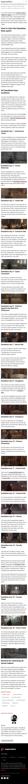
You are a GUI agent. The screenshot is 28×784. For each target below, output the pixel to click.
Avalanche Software (17, 694)
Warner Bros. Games (16, 697)
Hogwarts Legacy (6, 694)
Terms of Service (21, 757)
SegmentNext (6, 2)
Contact (4, 760)
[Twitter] (13, 723)
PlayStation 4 (15, 703)
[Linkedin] (15, 723)
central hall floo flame (15, 472)
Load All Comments (7, 740)
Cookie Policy (12, 757)
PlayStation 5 (5, 705)
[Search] (23, 1)
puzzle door (6, 478)
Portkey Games (5, 697)
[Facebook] (5, 778)
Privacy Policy (4, 757)
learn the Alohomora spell (17, 118)
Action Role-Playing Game (8, 700)
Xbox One (13, 705)
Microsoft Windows (21, 700)
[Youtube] (7, 778)
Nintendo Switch (5, 703)
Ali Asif (3, 725)
